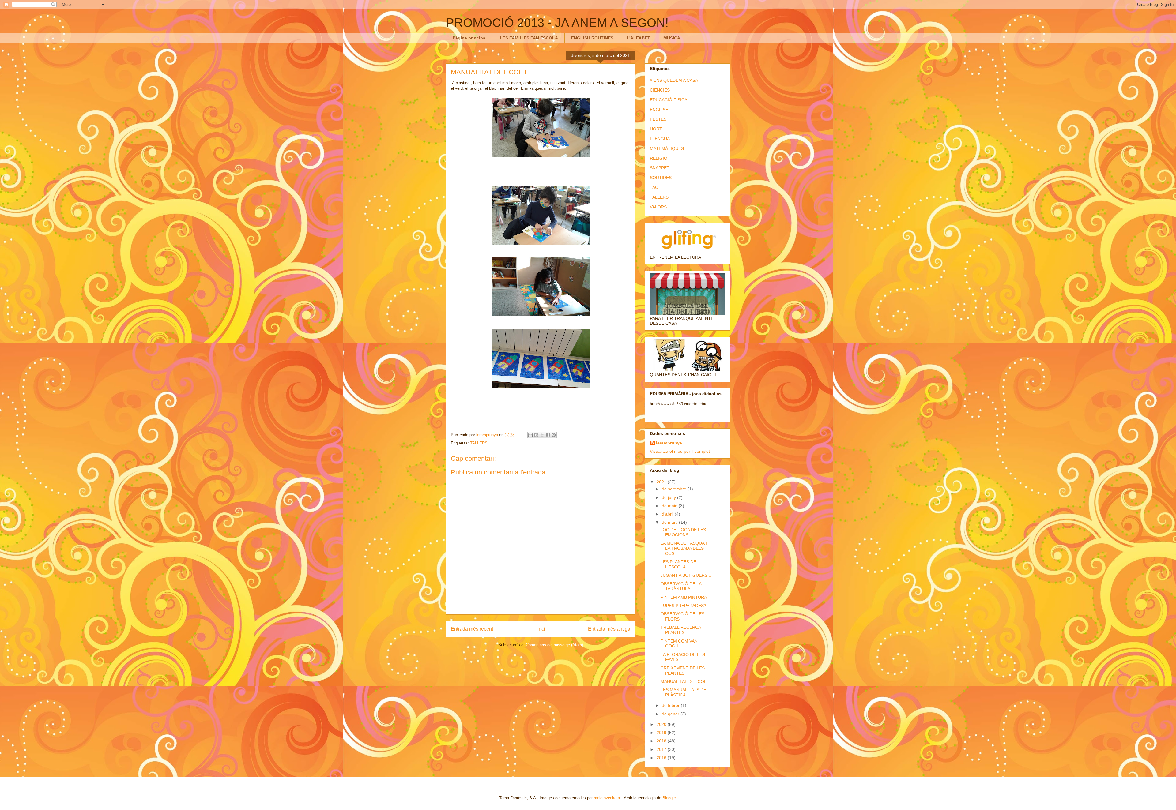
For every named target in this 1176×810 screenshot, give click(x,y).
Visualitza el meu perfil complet (680, 451)
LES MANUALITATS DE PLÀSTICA (683, 692)
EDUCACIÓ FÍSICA (668, 99)
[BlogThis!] (536, 435)
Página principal (470, 38)
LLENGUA (660, 138)
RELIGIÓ (658, 158)
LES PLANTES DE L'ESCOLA (678, 564)
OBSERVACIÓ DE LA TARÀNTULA (681, 586)
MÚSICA (671, 38)
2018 (662, 740)
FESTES (658, 119)
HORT (656, 128)
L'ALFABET (638, 38)
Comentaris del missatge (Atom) (554, 645)
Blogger (669, 798)
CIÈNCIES (660, 90)
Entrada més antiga (609, 629)
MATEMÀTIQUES (667, 148)
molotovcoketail (608, 798)
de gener (671, 713)
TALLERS (479, 443)
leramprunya (669, 443)
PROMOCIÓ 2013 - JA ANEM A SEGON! (557, 22)
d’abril (668, 514)
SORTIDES (661, 177)
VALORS (658, 206)
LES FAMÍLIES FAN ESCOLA (529, 38)
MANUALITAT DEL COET (685, 681)
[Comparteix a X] (542, 435)
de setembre (675, 488)
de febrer (671, 705)
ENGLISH (659, 109)
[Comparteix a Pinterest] (554, 435)
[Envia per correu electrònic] (530, 435)
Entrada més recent (472, 629)
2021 (662, 481)
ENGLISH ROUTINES (592, 38)
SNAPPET (659, 167)
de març (670, 522)
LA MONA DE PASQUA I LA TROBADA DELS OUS (684, 548)
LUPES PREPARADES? (683, 605)
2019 (662, 732)
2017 (662, 749)
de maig (670, 505)
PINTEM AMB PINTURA (684, 597)
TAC (654, 187)
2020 (662, 724)
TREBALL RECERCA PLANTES (681, 630)
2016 (662, 757)
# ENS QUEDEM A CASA (674, 80)
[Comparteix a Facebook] (548, 435)
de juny (669, 497)
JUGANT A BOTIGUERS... (686, 575)
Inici (540, 629)
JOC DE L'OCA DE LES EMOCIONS (683, 532)
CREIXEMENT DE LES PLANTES (683, 671)
